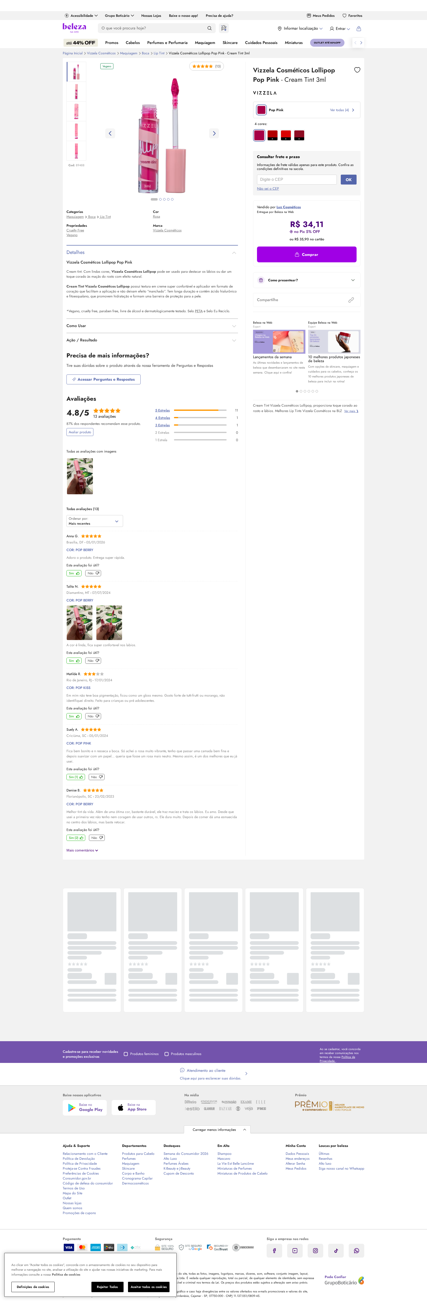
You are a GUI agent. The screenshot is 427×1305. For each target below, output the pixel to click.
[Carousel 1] (297, 391)
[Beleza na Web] (74, 28)
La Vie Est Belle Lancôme (235, 1163)
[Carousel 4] (309, 391)
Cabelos (133, 42)
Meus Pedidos (324, 15)
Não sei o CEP (268, 188)
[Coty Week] (80, 42)
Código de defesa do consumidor (88, 1183)
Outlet (67, 1198)
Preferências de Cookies (81, 1173)
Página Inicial (73, 53)
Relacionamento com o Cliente (85, 1153)
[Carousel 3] (305, 391)
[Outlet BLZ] (327, 42)
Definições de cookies (33, 1286)
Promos (111, 42)
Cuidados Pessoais (261, 42)
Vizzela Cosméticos (102, 53)
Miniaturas (294, 42)
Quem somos (72, 1207)
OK (349, 180)
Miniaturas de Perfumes (234, 1168)
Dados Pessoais (297, 1153)
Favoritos (355, 15)
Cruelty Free (75, 230)
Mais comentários (80, 850)
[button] (307, 254)
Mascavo (223, 1158)
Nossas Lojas (151, 15)
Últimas (324, 1153)
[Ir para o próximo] (361, 42)
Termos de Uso (74, 1188)
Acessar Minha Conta (339, 29)
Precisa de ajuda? (219, 15)
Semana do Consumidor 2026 (186, 1153)
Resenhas (325, 1158)
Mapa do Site (72, 1193)
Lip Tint (105, 216)
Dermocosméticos (135, 1183)
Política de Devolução (79, 1158)
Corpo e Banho (133, 1173)
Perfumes (129, 1158)
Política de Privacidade (80, 1163)
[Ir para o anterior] (355, 42)
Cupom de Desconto (179, 1173)
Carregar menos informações (214, 1129)
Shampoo (224, 1153)
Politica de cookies (66, 1274)
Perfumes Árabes (176, 1163)
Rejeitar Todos (107, 1286)
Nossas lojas (72, 1203)
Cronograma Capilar (137, 1178)
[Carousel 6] (317, 391)
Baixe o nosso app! (183, 15)
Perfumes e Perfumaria (167, 42)
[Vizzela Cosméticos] (265, 93)
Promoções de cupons (79, 1212)
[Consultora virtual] (224, 28)
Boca (146, 53)
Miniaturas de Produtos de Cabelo (242, 1173)
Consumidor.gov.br (77, 1178)
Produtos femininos (144, 1053)
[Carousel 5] (313, 391)
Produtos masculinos (186, 1053)
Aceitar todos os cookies (149, 1286)
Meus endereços (298, 1158)
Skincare (230, 42)
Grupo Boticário (117, 15)
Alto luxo (325, 1163)
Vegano (72, 234)
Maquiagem (205, 42)
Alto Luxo (170, 1158)
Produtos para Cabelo (138, 1153)
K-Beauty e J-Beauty (177, 1168)
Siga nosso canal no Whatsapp (341, 1168)
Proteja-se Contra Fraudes (82, 1168)
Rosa (156, 216)
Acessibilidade (82, 15)
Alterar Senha (295, 1163)
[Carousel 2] (301, 391)
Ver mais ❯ (351, 411)
